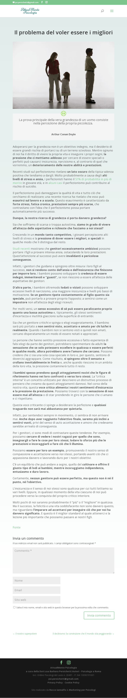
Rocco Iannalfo (57, 689)
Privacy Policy (55, 682)
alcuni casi (55, 183)
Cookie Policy (72, 682)
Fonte (16, 527)
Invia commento (99, 615)
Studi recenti (22, 248)
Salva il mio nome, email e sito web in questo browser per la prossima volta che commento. (62, 607)
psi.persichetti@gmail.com (63, 678)
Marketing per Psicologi (82, 689)
